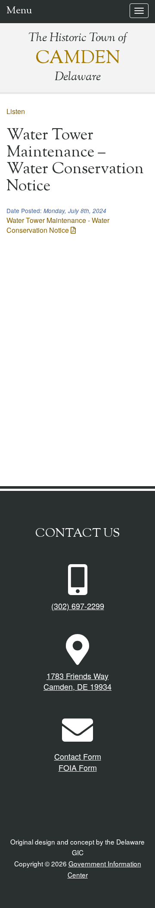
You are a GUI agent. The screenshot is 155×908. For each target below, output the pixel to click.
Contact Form (77, 756)
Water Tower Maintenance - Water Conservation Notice (57, 225)
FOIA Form (78, 767)
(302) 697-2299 (77, 605)
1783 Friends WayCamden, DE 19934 (77, 681)
